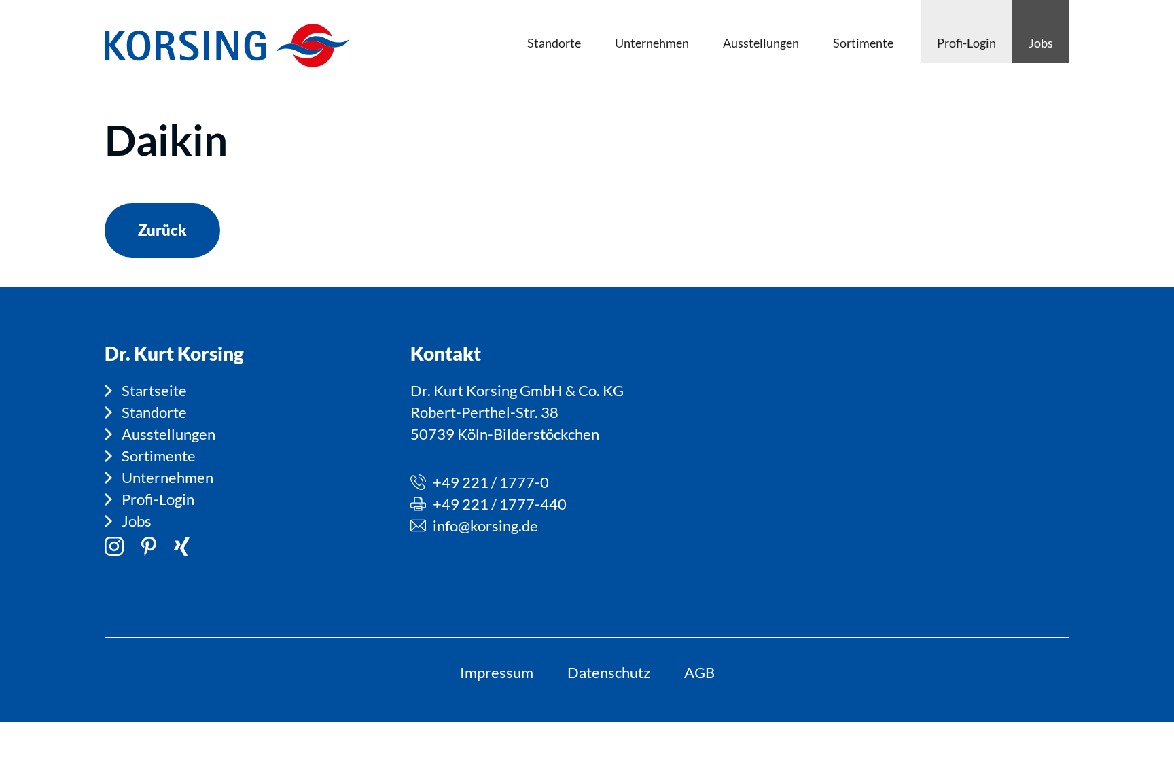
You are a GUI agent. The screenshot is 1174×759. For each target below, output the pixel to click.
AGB (699, 672)
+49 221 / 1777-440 (500, 504)
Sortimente (159, 455)
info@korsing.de (485, 525)
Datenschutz (608, 672)
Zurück (162, 230)
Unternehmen (167, 477)
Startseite (154, 390)
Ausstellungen (168, 434)
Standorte (154, 412)
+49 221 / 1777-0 (491, 482)
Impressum (496, 672)
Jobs (137, 521)
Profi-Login (158, 499)
